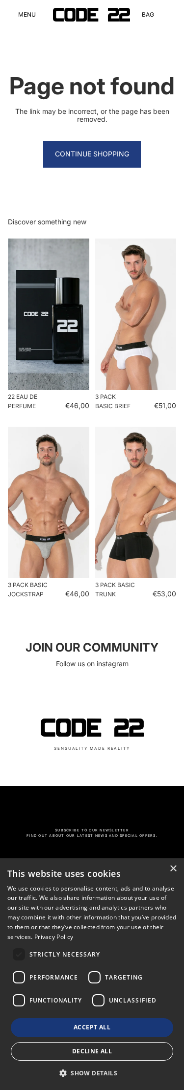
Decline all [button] (92, 1051)
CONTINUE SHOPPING (92, 154)
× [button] (173, 868)
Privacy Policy (53, 937)
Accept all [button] (92, 1027)
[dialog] (92, 974)
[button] (92, 1073)
